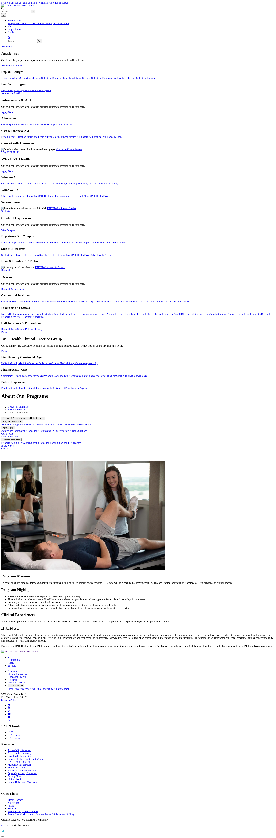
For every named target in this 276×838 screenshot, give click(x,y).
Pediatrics (6, 363)
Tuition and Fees (34, 137)
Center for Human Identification (17, 301)
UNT (10, 732)
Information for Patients (46, 388)
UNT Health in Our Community (54, 196)
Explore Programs (10, 90)
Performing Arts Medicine (56, 375)
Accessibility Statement (19, 750)
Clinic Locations (25, 388)
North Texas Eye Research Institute (51, 301)
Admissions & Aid (17, 676)
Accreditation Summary (20, 753)
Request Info (14, 29)
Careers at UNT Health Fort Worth (25, 759)
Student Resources (11, 440)
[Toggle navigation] (3, 15)
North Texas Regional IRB (171, 314)
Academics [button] (6, 46)
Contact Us (7, 448)
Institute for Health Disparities (84, 301)
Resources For (16, 686)
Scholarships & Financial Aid (78, 137)
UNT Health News (80, 196)
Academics (13, 671)
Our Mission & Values (12, 183)
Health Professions (17, 409)
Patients (5, 351)
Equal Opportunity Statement (22, 773)
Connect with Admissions (69, 149)
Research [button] (6, 270)
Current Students (37, 23)
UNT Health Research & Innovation (19, 196)
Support (12, 665)
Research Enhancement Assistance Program (93, 314)
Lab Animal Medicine (60, 314)
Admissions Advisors (37, 124)
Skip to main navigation (35, 2)
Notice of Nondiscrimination (22, 770)
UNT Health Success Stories (61, 208)
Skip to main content (11, 2)
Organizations (64, 255)
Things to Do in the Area (117, 242)
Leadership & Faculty (77, 183)
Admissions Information (13, 430)
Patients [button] (5, 332)
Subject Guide (22, 442)
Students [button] (5, 211)
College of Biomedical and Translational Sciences (66, 78)
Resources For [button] (15, 20)
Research (12, 679)
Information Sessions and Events (42, 430)
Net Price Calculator (53, 137)
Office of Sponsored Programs (200, 314)
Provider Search (9, 388)
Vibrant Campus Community (32, 242)
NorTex (5, 314)
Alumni (65, 23)
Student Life (7, 255)
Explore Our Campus (57, 242)
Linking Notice (15, 779)
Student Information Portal (42, 442)
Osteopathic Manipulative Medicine (87, 375)
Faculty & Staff (53, 23)
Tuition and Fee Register (68, 442)
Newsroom (13, 802)
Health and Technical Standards (59, 424)
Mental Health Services (19, 764)
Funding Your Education (13, 137)
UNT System (14, 738)
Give (10, 35)
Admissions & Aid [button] (10, 93)
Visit (10, 26)
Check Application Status (14, 124)
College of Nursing (145, 78)
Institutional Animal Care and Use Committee (238, 314)
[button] (2, 8)
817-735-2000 (8, 700)
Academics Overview (12, 65)
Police (11, 805)
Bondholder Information (20, 756)
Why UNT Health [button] (10, 152)
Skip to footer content (58, 2)
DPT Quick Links (10, 436)
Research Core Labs (147, 314)
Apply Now (7, 112)
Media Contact (15, 800)
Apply (11, 32)
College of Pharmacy (18, 406)
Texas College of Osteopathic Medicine (21, 78)
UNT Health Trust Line (19, 761)
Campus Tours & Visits (60, 124)
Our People (7, 433)
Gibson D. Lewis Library (26, 255)
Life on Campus (9, 242)
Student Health (59, 363)
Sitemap (12, 808)
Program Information (12, 421)
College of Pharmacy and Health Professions (113, 78)
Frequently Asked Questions (72, 430)
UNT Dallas (14, 735)
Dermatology (19, 375)
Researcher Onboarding (32, 317)
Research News (9, 329)
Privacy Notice (15, 776)
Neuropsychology (138, 375)
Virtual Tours (74, 242)
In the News (7, 445)
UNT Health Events (100, 196)
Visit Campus (8, 230)
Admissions (8, 428)
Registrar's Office (48, 255)
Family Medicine (19, 363)
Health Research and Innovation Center (29, 314)
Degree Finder (26, 90)
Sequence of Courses (32, 424)
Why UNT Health (17, 682)
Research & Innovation (13, 289)
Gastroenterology (34, 375)
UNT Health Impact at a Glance (40, 183)
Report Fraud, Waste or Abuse (23, 811)
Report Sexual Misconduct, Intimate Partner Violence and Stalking (41, 814)
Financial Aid (8, 442)
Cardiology (7, 375)
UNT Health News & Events (50, 267)
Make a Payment (79, 388)
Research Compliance (126, 314)
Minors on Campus (17, 767)
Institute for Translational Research (148, 301)
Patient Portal (64, 388)
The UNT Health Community (103, 183)
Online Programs (42, 90)
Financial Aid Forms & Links (107, 137)
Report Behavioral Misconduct (23, 782)
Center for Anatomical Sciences (115, 301)
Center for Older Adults (178, 301)
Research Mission (84, 424)
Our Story (61, 183)
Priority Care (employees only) (82, 363)
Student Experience (17, 674)
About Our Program (11, 424)
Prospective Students (18, 23)
